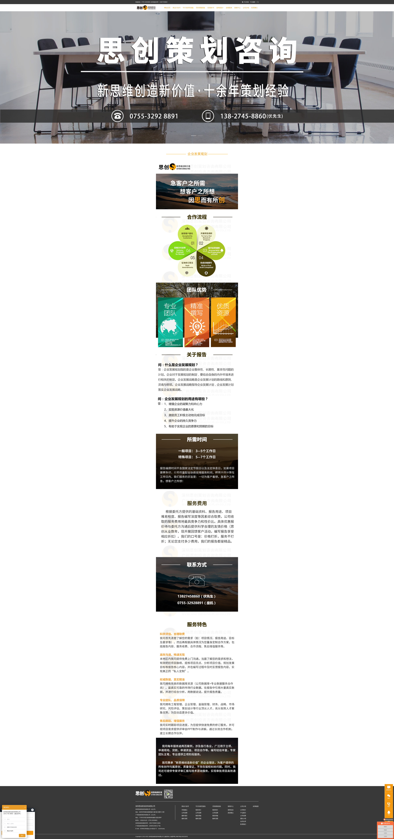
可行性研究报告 (188, 8)
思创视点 (231, 813)
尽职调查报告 (200, 8)
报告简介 (198, 810)
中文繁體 (252, 2)
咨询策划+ (219, 8)
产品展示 (243, 813)
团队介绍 (243, 818)
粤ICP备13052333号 (182, 836)
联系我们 (254, 8)
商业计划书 (176, 8)
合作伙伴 (243, 821)
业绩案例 (229, 8)
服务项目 (184, 815)
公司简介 (243, 810)
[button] (193, 135)
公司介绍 (246, 8)
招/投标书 (210, 8)
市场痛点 (184, 810)
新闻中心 (237, 8)
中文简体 (246, 2)
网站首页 (167, 8)
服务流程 (184, 818)
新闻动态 (231, 810)
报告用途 (198, 815)
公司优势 (184, 813)
